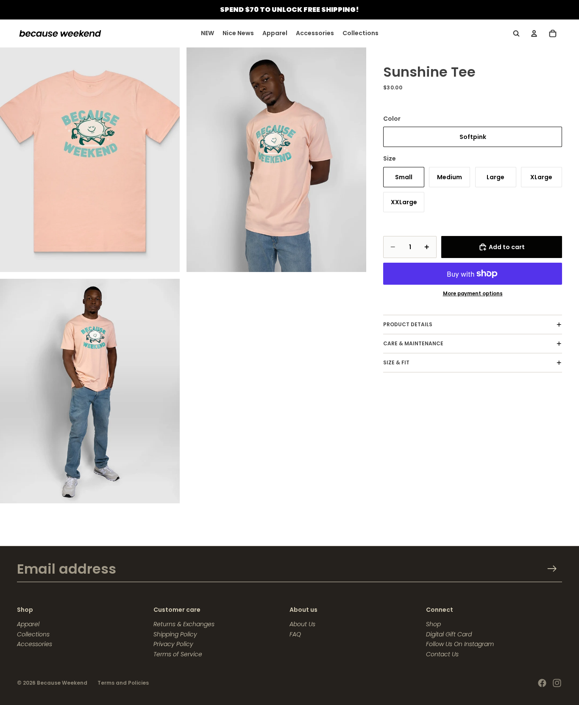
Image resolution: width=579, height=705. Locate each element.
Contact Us (442, 654)
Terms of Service (177, 654)
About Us (302, 624)
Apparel (28, 624)
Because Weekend (62, 682)
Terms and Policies (123, 682)
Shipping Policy (175, 634)
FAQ (295, 634)
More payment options (473, 293)
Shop (433, 624)
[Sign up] (552, 569)
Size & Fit (396, 362)
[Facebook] (542, 683)
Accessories (34, 644)
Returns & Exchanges (183, 624)
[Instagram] (557, 683)
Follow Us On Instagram (460, 644)
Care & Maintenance (413, 343)
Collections (33, 634)
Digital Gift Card (449, 634)
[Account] (534, 33)
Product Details (407, 324)
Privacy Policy (173, 644)
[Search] (516, 33)
